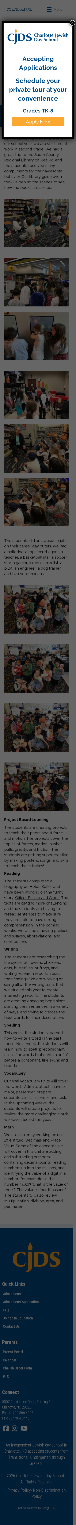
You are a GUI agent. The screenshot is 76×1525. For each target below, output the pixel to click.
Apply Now (38, 122)
